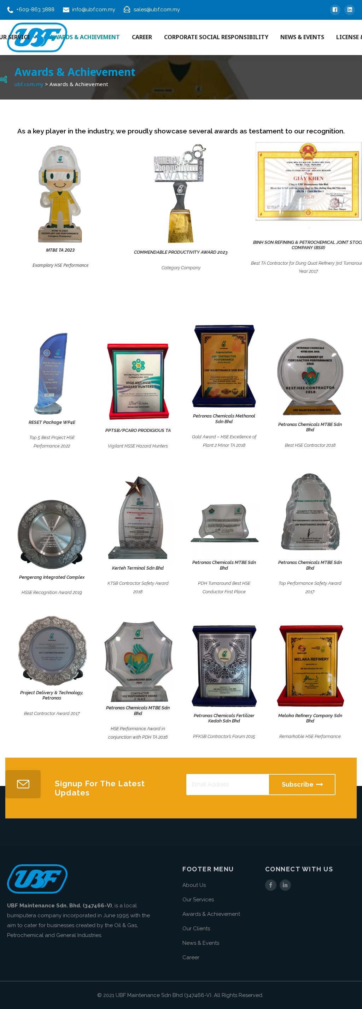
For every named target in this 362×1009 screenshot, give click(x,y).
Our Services (198, 899)
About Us (194, 885)
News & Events (200, 943)
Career (190, 957)
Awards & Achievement (211, 914)
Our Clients (196, 928)
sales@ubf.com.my (157, 9)
